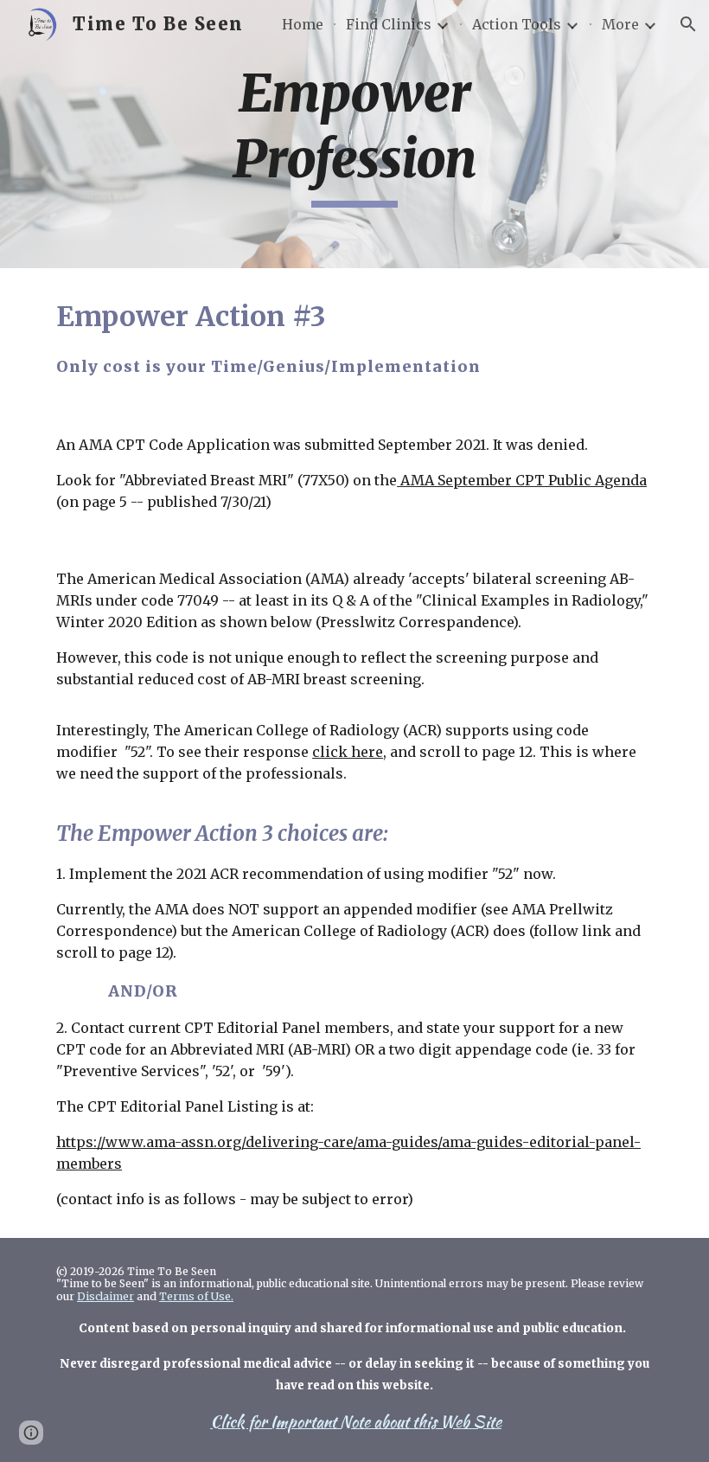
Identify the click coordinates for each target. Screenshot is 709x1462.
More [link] (620, 24)
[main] (355, 134)
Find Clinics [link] (388, 24)
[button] (688, 24)
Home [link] (302, 24)
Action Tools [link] (516, 24)
